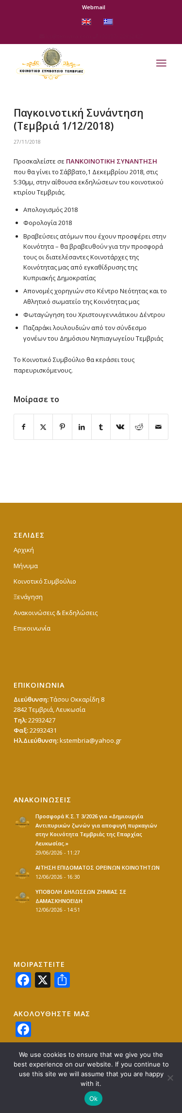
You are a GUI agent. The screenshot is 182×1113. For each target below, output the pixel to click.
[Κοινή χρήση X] (43, 426)
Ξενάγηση (28, 596)
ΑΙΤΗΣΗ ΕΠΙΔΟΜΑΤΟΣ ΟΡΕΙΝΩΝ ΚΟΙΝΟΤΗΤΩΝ (97, 867)
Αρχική (24, 549)
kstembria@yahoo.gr (90, 740)
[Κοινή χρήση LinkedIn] (81, 426)
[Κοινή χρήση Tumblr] (101, 426)
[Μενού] (161, 63)
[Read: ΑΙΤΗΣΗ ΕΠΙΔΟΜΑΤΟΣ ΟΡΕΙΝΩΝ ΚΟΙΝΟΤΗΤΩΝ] (22, 873)
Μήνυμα (26, 565)
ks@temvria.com (68, 36)
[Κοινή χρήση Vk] (120, 426)
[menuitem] (93, 7)
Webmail (93, 7)
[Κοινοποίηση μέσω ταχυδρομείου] (158, 426)
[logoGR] (75, 63)
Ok (93, 1098)
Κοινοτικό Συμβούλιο (45, 581)
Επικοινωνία (32, 628)
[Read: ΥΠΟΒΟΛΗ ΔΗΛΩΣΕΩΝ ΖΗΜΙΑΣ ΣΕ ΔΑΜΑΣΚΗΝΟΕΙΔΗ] (22, 897)
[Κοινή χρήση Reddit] (139, 426)
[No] (170, 1078)
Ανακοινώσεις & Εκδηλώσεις (56, 612)
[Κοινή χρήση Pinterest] (62, 426)
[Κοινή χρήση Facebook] (23, 426)
